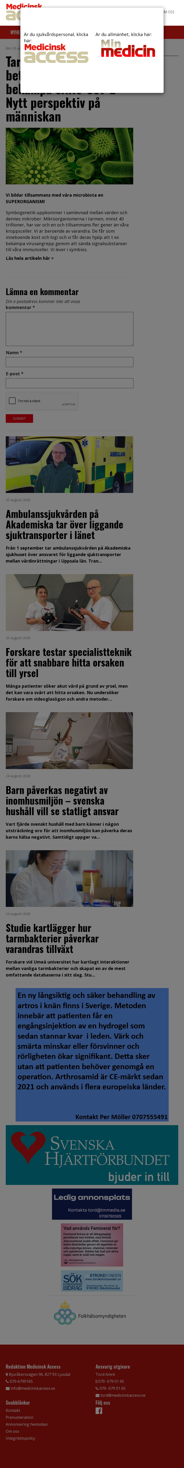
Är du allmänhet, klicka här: (124, 34)
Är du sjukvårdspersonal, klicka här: (56, 37)
